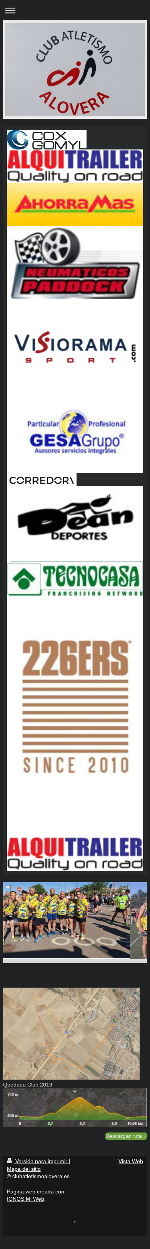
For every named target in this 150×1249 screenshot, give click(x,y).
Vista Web (130, 1161)
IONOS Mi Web (25, 1199)
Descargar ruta (123, 1136)
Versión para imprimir (41, 1161)
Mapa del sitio (24, 1169)
